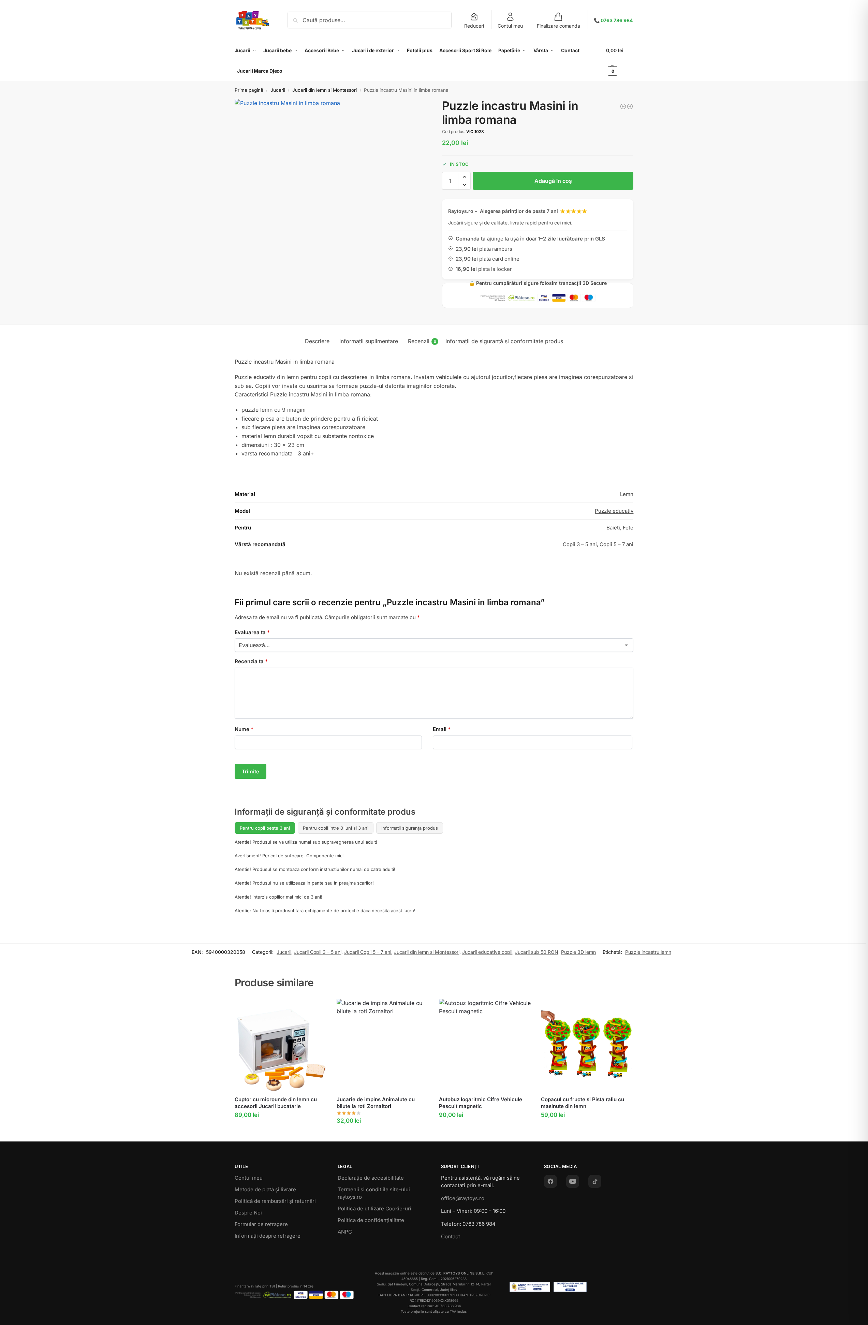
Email (442, 729)
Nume (244, 729)
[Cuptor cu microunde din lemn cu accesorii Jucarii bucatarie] (281, 1045)
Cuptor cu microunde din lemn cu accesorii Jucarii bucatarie (276, 1102)
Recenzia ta (251, 661)
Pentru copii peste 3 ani (265, 828)
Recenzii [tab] (422, 341)
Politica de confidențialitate (371, 1220)
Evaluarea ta (252, 632)
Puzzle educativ (614, 511)
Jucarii (277, 90)
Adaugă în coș (553, 180)
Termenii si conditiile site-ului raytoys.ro (374, 1193)
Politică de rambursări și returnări (275, 1201)
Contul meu (510, 26)
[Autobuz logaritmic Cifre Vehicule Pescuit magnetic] (485, 1045)
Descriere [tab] (317, 341)
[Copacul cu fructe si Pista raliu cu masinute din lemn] (587, 1045)
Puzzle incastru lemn (648, 952)
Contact (450, 1236)
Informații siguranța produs (409, 828)
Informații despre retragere (267, 1236)
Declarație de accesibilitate (371, 1178)
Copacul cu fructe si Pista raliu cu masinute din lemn (582, 1102)
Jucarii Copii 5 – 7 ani (367, 952)
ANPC (345, 1231)
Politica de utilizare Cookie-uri (374, 1208)
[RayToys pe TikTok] (594, 1181)
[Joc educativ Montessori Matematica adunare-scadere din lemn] (630, 106)
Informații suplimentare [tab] (368, 341)
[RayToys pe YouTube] (572, 1181)
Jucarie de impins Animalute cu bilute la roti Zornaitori (376, 1102)
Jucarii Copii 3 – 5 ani (317, 952)
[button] (619, 60)
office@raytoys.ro (462, 1198)
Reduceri (474, 26)
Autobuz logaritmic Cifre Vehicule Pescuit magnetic (480, 1102)
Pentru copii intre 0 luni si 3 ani (335, 828)
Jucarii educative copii (487, 952)
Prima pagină (249, 90)
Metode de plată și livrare (265, 1189)
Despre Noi (248, 1212)
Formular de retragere (261, 1224)
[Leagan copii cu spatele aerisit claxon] (623, 106)
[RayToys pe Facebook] (550, 1181)
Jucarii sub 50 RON (536, 952)
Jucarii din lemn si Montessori (324, 90)
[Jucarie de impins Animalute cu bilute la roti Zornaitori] (383, 1045)
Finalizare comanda (558, 26)
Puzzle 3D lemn (578, 952)
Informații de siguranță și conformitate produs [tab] (504, 341)
